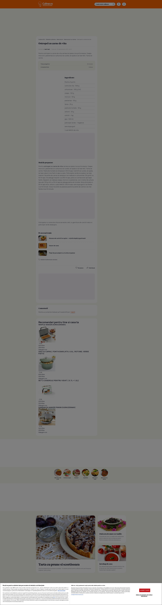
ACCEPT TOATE (144, 590)
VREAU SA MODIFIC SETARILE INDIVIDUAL (144, 595)
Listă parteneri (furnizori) (77, 594)
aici (54, 597)
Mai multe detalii (61, 590)
